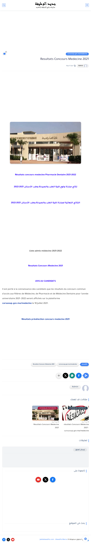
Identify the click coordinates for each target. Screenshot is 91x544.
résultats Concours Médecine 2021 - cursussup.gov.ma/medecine (76, 428)
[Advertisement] (45, 32)
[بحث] (4, 5)
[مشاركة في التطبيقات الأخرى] (59, 375)
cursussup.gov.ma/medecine (77, 54)
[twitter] (45, 479)
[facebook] (52, 479)
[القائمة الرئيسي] (87, 5)
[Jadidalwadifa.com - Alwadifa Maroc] (45, 5)
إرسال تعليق (80, 450)
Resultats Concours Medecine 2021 (43, 364)
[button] (79, 375)
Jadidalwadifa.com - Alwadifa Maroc (53, 539)
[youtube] (38, 479)
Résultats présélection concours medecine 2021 (46, 319)
